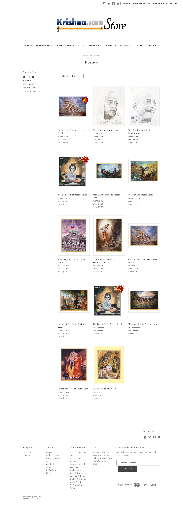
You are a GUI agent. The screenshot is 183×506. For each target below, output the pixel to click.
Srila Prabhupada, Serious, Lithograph (105, 131)
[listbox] (74, 76)
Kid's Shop (125, 45)
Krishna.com (75, 470)
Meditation (93, 45)
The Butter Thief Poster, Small (107, 324)
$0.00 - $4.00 (28, 77)
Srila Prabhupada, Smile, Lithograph (140, 131)
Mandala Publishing (79, 476)
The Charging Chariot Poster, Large (72, 260)
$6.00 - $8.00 (28, 84)
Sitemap (26, 455)
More (139, 45)
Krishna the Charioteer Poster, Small (72, 131)
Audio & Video (43, 45)
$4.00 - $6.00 (28, 80)
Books (26, 45)
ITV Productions (77, 485)
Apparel (109, 45)
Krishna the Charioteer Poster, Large (142, 260)
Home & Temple (64, 45)
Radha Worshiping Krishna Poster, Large (106, 260)
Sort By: (62, 76)
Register (167, 3)
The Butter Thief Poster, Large (72, 195)
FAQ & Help (154, 45)
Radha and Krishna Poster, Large (74, 389)
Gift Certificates (141, 3)
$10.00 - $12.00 (29, 91)
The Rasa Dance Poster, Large (142, 324)
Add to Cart (74, 109)
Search (126, 3)
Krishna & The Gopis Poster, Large (71, 325)
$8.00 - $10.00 (29, 87)
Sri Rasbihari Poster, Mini (105, 389)
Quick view (73, 104)
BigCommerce (36, 497)
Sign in (156, 3)
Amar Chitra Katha (78, 473)
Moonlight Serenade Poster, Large (106, 196)
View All (73, 488)
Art (79, 45)
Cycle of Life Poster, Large (140, 195)
